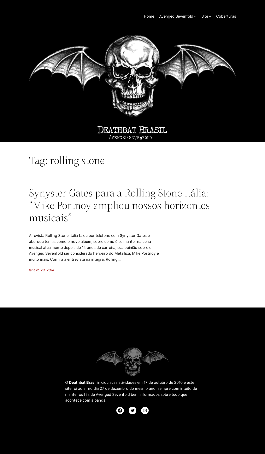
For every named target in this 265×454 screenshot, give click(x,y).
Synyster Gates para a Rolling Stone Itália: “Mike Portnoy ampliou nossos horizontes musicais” (119, 205)
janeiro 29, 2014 (41, 270)
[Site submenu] (210, 16)
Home (149, 16)
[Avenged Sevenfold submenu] (195, 16)
